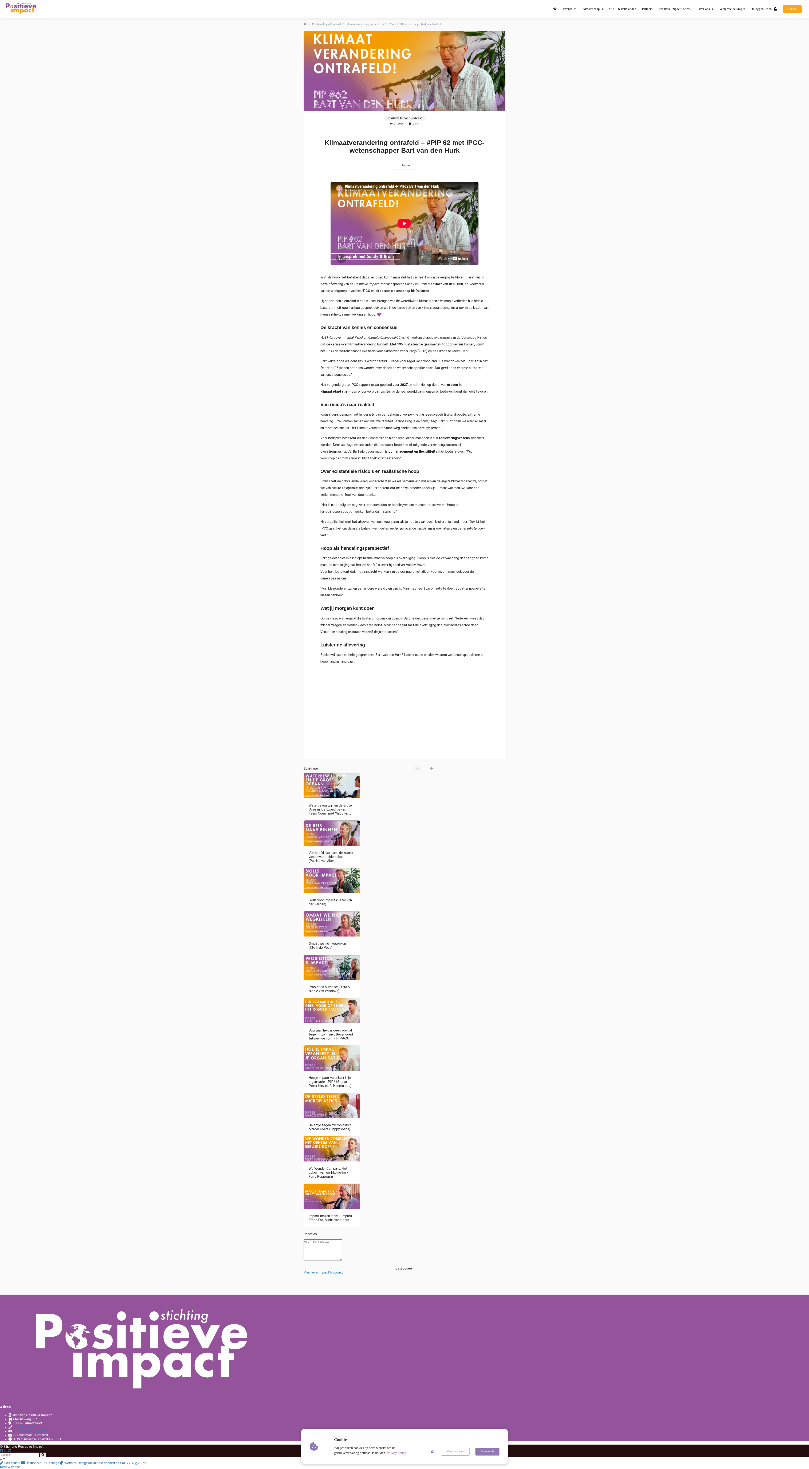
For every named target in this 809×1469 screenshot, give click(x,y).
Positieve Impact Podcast (323, 1272)
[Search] (43, 1455)
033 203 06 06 (23, 1427)
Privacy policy (396, 1453)
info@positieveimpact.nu (31, 1431)
